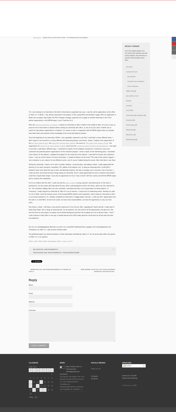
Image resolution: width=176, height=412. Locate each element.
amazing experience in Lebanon (46, 125)
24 (34, 390)
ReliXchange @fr (131, 125)
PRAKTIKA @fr (131, 130)
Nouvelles (129, 67)
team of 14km (70, 183)
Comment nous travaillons (135, 81)
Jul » (36, 397)
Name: (31, 285)
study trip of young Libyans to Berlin (53, 146)
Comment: (32, 310)
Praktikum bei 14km (40, 252)
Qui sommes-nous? (132, 96)
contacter (129, 105)
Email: (31, 293)
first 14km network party (39, 143)
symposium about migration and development (92, 146)
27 (45, 390)
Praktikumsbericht (51, 249)
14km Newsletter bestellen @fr (136, 115)
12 (41, 382)
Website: (32, 302)
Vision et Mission (132, 86)
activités (128, 101)
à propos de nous (131, 72)
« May (31, 397)
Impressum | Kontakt (129, 375)
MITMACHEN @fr (131, 139)
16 (30, 386)
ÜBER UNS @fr (131, 91)
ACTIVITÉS (129, 110)
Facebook (94, 379)
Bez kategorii (37, 37)
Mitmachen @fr (131, 134)
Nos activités (131, 76)
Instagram (94, 376)
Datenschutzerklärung (129, 378)
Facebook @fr (130, 120)
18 (37, 386)
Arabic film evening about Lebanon (63, 143)
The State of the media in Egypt (97, 143)
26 (41, 390)
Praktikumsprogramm (71, 252)
